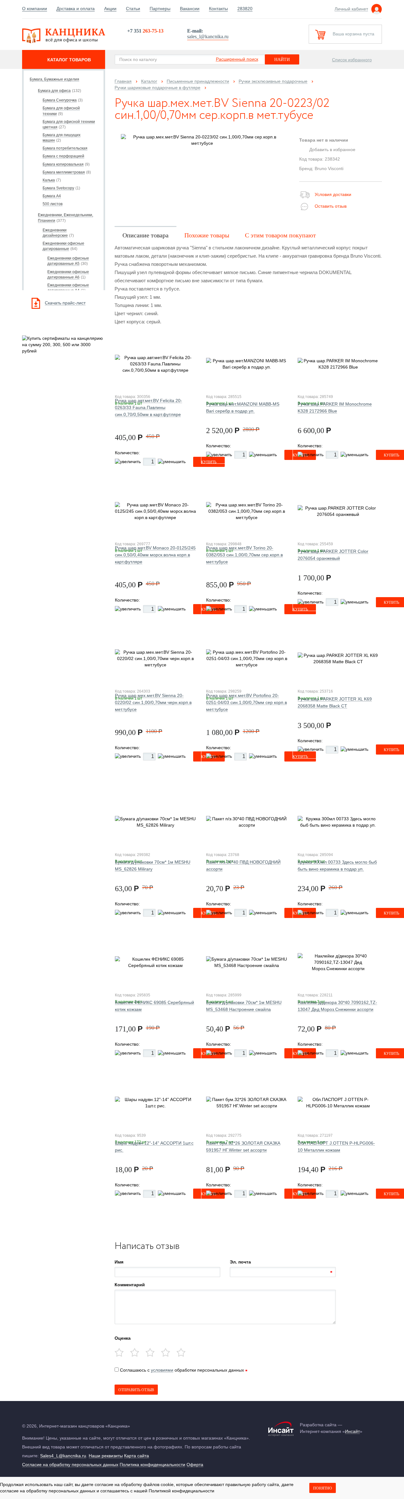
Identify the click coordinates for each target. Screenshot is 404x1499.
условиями (162, 1370)
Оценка (123, 1338)
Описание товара (145, 235)
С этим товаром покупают (280, 235)
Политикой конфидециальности (181, 1490)
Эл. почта (240, 1261)
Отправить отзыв (136, 1390)
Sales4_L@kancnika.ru (63, 1455)
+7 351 (145, 31)
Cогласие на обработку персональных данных (70, 1464)
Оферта (195, 1464)
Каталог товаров (69, 59)
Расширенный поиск (237, 59)
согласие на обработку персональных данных (47, 1490)
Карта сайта (136, 1455)
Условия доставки (333, 194)
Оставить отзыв (331, 206)
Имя (119, 1261)
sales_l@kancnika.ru (208, 36)
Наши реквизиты (106, 1455)
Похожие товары (206, 235)
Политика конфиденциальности (152, 1464)
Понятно (322, 1488)
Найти (282, 59)
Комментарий (130, 1284)
